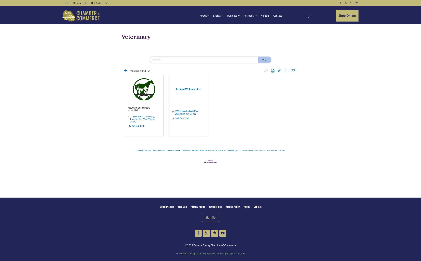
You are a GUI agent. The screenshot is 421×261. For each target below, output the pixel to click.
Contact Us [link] (243, 150)
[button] (341, 3)
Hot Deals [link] (186, 150)
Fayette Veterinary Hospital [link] (139, 109)
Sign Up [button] (210, 217)
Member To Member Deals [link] (202, 150)
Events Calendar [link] (173, 150)
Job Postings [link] (232, 150)
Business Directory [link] (143, 150)
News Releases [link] (159, 150)
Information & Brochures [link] (259, 150)
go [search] (266, 59)
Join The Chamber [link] (277, 150)
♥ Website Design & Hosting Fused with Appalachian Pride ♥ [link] (210, 253)
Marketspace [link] (219, 150)
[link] (66, 3)
